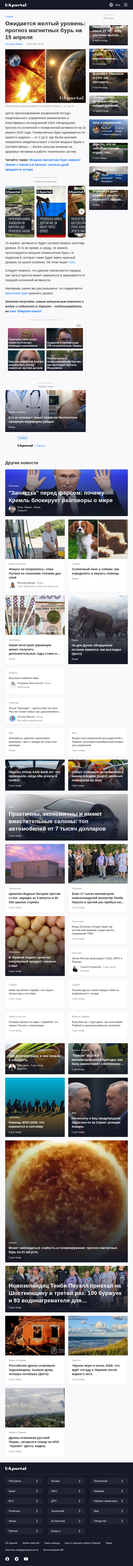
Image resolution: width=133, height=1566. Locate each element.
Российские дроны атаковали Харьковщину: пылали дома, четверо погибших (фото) (32, 1370)
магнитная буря (16, 293)
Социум (9, 16)
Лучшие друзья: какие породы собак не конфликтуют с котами (95, 992)
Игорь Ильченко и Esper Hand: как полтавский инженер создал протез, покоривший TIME (93, 930)
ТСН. (72, 262)
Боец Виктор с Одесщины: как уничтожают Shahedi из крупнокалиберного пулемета (97, 1023)
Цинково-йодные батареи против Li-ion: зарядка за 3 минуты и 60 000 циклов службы (34, 898)
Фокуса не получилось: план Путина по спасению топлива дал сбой (35, 573)
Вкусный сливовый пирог (24, 678)
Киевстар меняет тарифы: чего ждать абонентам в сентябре (31, 992)
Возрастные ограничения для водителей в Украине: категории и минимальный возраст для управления (98, 742)
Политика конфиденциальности (21, 1550)
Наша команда (52, 1543)
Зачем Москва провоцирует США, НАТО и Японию (97, 960)
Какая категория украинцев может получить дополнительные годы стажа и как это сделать (33, 649)
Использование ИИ (53, 1550)
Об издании (11, 1543)
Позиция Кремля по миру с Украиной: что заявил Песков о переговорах (33, 1023)
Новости (40, 445)
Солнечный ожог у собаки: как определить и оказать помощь (95, 571)
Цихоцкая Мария (14, 44)
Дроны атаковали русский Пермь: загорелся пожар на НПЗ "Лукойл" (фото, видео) (34, 1442)
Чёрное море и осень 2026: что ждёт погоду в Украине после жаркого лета (96, 1370)
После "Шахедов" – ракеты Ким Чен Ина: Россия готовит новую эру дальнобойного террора (34, 710)
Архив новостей (31, 1543)
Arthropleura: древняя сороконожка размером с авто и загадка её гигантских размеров (33, 742)
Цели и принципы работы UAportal (82, 1543)
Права (109, 1543)
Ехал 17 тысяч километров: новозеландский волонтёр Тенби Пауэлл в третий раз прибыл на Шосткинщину (97, 898)
